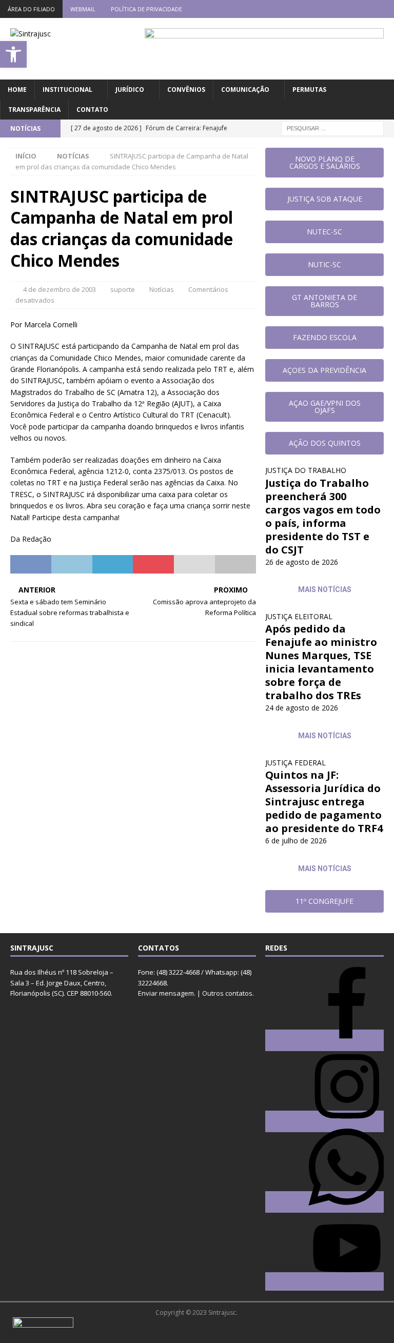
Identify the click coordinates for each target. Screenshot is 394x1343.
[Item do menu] (325, 9)
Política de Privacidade (146, 9)
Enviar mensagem (166, 993)
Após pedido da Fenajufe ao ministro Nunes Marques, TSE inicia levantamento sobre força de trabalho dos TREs (321, 662)
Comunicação (245, 89)
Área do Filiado (31, 9)
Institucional (67, 89)
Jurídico (129, 89)
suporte (122, 289)
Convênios (186, 89)
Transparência (34, 109)
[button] (13, 54)
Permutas (309, 89)
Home (17, 89)
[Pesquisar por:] (332, 127)
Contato (92, 109)
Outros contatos (227, 993)
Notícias (161, 289)
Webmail (82, 9)
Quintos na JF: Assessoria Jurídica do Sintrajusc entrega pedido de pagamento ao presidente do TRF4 (324, 801)
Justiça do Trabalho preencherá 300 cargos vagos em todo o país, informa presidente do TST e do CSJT (323, 516)
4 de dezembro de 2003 (59, 289)
